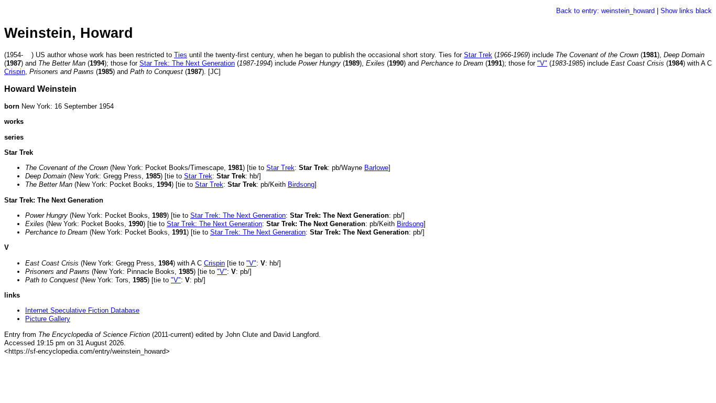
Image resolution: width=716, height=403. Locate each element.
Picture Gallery (47, 319)
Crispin (14, 72)
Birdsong (301, 184)
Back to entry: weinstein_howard (605, 11)
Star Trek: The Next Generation (187, 63)
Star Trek (478, 55)
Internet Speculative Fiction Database (82, 310)
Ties (180, 55)
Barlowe (376, 168)
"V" (542, 63)
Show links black (686, 11)
